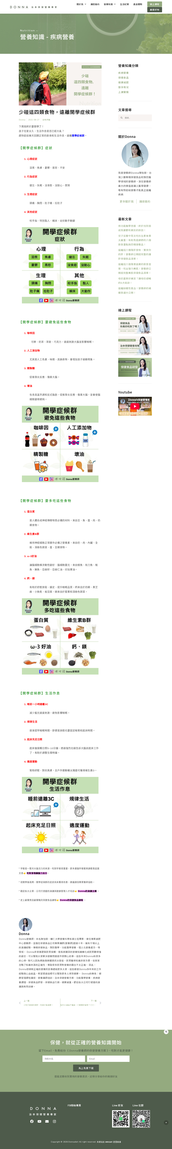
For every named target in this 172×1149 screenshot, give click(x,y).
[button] (166, 1031)
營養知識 (108, 4)
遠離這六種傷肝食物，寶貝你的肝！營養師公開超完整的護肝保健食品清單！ (134, 254)
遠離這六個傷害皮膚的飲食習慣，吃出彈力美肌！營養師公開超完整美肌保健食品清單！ (134, 268)
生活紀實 (124, 4)
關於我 (80, 4)
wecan (109, 1142)
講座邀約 (95, 4)
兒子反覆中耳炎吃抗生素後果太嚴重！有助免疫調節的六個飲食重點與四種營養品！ (134, 240)
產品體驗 (137, 4)
